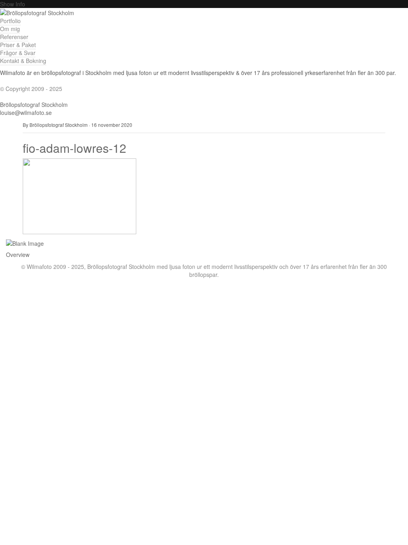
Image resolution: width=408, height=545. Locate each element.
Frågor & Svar (17, 53)
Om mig (10, 29)
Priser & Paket (18, 45)
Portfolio (10, 21)
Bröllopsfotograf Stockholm (34, 105)
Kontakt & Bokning (23, 61)
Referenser (14, 37)
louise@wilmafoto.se (26, 113)
